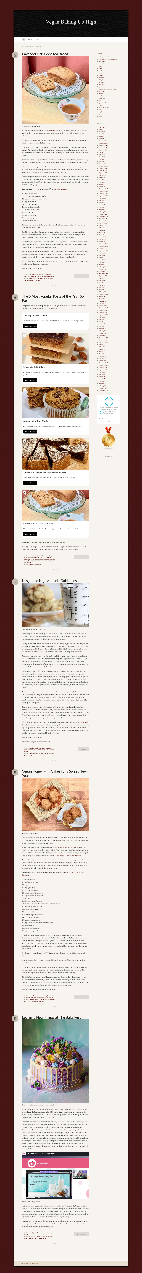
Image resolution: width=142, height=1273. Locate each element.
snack (100, 110)
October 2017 (103, 312)
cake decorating (33, 1238)
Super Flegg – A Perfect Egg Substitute (68, 855)
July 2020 (102, 255)
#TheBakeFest (33, 1237)
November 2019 (103, 273)
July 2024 (102, 154)
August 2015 (102, 372)
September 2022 (103, 196)
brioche (45, 1237)
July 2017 (102, 319)
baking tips (38, 557)
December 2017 (103, 308)
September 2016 (103, 342)
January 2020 (103, 269)
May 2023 (102, 180)
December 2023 (103, 166)
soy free (101, 112)
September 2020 (103, 251)
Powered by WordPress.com (30, 1263)
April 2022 (102, 207)
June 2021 (102, 230)
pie (100, 100)
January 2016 (103, 360)
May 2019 (102, 285)
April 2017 (102, 326)
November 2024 (103, 145)
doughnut (102, 82)
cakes (36, 275)
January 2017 (103, 333)
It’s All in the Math (82, 722)
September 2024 (103, 150)
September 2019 (103, 276)
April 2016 (102, 354)
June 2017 (102, 322)
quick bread (30, 276)
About (37, 39)
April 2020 (102, 262)
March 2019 (102, 290)
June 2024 (102, 157)
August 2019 (102, 278)
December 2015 (103, 363)
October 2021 (103, 221)
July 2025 (102, 127)
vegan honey (40, 1001)
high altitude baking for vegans (108, 89)
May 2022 (102, 205)
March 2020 (102, 264)
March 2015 (102, 383)
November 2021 (103, 219)
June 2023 (102, 177)
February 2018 (103, 303)
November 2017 (103, 310)
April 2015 (102, 381)
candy (100, 71)
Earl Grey (36, 278)
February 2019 (103, 292)
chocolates (102, 73)
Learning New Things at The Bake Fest (51, 1017)
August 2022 (102, 198)
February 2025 (103, 138)
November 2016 (103, 338)
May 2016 (102, 351)
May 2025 (102, 132)
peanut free (32, 997)
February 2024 (103, 161)
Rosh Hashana (31, 1001)
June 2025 (102, 129)
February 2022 (103, 212)
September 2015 (103, 370)
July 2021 (102, 228)
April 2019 (102, 287)
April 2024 (102, 159)
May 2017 (102, 324)
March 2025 (102, 136)
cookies (48, 748)
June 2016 (102, 349)
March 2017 (102, 328)
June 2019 (102, 283)
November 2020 (103, 246)
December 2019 (103, 271)
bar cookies (46, 557)
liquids (26, 755)
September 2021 (103, 223)
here (62, 1224)
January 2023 (103, 187)
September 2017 (103, 315)
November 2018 (103, 294)
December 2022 (103, 189)
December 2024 (103, 143)
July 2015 (102, 374)
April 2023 (102, 182)
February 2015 (103, 386)
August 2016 (102, 344)
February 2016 (103, 358)
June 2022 (102, 203)
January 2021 (103, 241)
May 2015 (102, 379)
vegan (52, 276)
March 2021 (102, 237)
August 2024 (102, 152)
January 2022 (103, 214)
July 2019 (102, 280)
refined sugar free (44, 276)
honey (50, 999)
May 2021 (102, 232)
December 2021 (103, 216)
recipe (37, 276)
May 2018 (102, 296)
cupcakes (27, 750)
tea (40, 280)
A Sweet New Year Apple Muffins (64, 847)
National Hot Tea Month (52, 130)
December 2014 (103, 390)
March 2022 (102, 209)
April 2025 (102, 134)
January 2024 (103, 164)
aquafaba (32, 999)
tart (100, 114)
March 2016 (102, 356)
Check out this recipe (30, 326)
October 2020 (103, 248)
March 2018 (102, 301)
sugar (30, 755)
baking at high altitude (36, 556)
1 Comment (83, 749)
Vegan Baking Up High (71, 21)
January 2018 (103, 306)
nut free (26, 997)
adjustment (32, 753)
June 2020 (102, 257)
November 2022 (103, 191)
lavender (50, 278)
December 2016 (103, 335)
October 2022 (103, 193)
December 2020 (103, 244)
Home (30, 39)
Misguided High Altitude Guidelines (49, 580)
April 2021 (102, 235)
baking (31, 278)
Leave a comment (81, 276)
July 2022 (102, 200)
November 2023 (103, 168)
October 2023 (103, 170)
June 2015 (102, 377)
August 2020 (102, 253)
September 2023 (103, 173)
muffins (37, 561)
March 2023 (102, 184)
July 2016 (102, 347)
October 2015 (103, 367)
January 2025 (103, 141)
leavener (51, 753)
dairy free (41, 275)
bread (32, 275)
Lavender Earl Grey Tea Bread (45, 54)
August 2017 (102, 317)
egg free (47, 275)
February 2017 (103, 331)
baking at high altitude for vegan (108, 59)
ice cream (101, 91)
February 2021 (103, 239)
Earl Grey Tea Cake (60, 189)
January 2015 (103, 388)
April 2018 (102, 299)
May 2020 (102, 260)
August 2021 (102, 225)
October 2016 (103, 340)
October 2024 (103, 148)
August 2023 (102, 175)
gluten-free (43, 559)
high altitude (43, 278)
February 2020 (103, 267)
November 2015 (103, 365)
